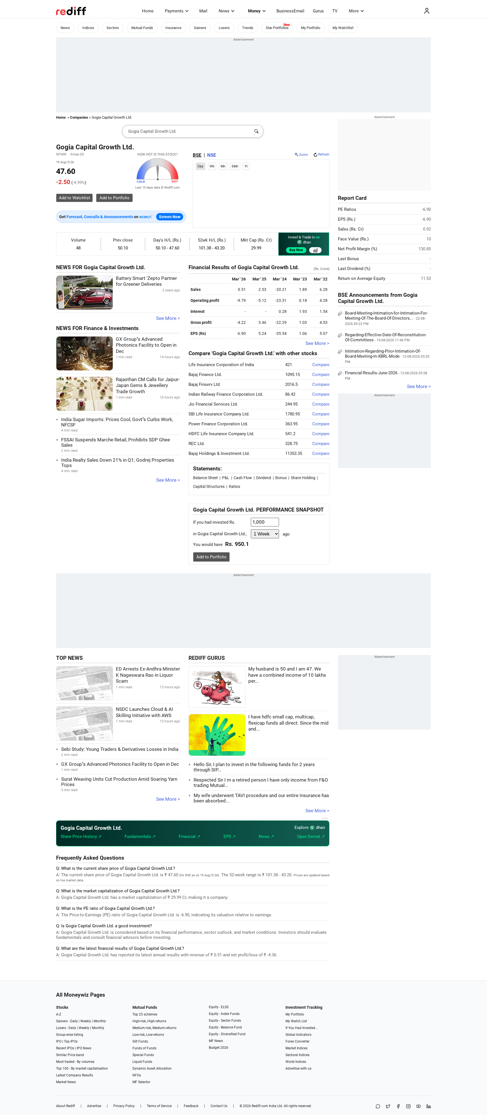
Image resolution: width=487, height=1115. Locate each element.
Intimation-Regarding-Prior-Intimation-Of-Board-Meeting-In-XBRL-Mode (387, 356)
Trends (247, 28)
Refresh (323, 154)
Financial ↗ (189, 836)
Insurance (173, 28)
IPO (58, 1041)
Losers (224, 28)
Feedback (191, 1106)
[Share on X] (388, 1106)
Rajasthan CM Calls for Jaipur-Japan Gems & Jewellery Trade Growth (148, 385)
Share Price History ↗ (81, 836)
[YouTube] (418, 1106)
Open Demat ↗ (311, 836)
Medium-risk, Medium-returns (154, 1028)
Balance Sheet (205, 477)
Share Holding (303, 477)
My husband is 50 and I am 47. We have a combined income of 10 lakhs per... (287, 675)
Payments (174, 11)
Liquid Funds (142, 1062)
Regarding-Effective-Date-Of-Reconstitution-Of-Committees (385, 337)
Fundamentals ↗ (140, 836)
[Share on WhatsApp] (378, 1106)
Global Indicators (298, 1035)
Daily (74, 1021)
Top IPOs (71, 1041)
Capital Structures (209, 486)
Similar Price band (70, 1055)
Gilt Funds (140, 1041)
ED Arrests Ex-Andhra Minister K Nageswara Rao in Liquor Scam (148, 675)
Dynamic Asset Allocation (152, 1068)
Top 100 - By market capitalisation (82, 1068)
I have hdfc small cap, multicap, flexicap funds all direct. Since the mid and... (288, 723)
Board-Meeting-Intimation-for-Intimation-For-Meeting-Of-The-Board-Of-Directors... (386, 318)
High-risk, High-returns (149, 1021)
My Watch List (296, 1021)
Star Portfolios (277, 28)
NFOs (136, 1075)
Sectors (113, 28)
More (354, 11)
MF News (216, 1041)
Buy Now (296, 250)
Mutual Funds (142, 28)
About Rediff (65, 1106)
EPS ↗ (229, 836)
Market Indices (296, 1048)
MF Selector (141, 1082)
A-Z (58, 1014)
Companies (79, 117)
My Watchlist (343, 28)
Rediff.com (260, 1106)
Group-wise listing (69, 1035)
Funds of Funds (144, 1048)
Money (254, 11)
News (224, 11)
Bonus (281, 477)
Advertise (94, 1106)
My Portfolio (310, 28)
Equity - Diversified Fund (227, 1034)
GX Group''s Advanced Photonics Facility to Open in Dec (146, 345)
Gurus (318, 11)
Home (148, 11)
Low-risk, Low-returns (148, 1035)
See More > (168, 318)
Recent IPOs (65, 1048)
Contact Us (219, 1106)
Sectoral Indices (297, 1055)
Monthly (100, 1021)
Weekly (85, 1021)
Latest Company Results (74, 1075)
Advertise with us (298, 1068)
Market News (66, 1082)
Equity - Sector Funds (225, 1021)
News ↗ (266, 836)
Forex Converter (297, 1041)
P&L (225, 477)
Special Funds (143, 1055)
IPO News (84, 1048)
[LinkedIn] (428, 1106)
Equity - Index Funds (224, 1014)
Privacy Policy (124, 1106)
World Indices (295, 1062)
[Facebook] (398, 1106)
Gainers (200, 28)
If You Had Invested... (301, 1028)
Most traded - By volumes (75, 1062)
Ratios (234, 486)
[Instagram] (408, 1106)
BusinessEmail (290, 11)
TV (335, 11)
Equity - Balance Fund (225, 1027)
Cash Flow (243, 477)
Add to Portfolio (211, 556)
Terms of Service (159, 1106)
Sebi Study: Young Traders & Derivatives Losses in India (119, 749)
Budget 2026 (218, 1048)
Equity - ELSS (219, 1007)
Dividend (263, 477)
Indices (88, 28)
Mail (203, 11)
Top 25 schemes (144, 1014)
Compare (320, 364)
